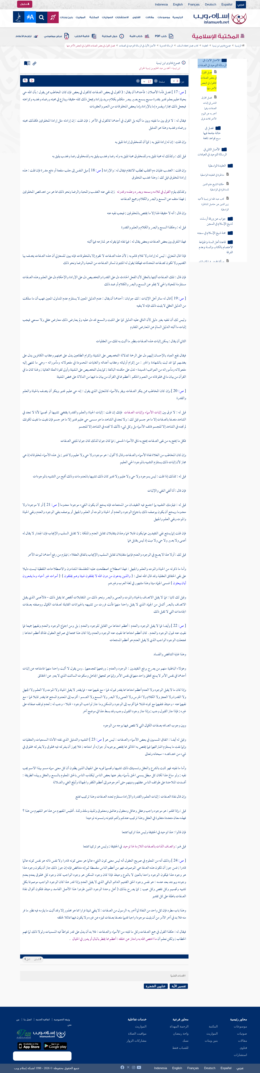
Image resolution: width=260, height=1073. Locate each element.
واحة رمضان (180, 1033)
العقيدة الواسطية (217, 166)
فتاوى (243, 1047)
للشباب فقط (180, 1047)
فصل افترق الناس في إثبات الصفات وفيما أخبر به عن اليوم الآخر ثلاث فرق (209, 108)
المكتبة (94, 17)
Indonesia (161, 4)
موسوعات (164, 17)
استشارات (240, 1055)
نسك (185, 1040)
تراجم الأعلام (23, 36)
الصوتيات (107, 17)
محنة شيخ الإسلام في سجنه (211, 233)
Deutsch (210, 4)
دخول (23, 4)
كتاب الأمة (136, 36)
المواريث (80, 17)
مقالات (150, 17)
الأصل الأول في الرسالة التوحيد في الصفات (137, 46)
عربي (240, 4)
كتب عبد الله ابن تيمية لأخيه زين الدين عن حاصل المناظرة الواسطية (213, 204)
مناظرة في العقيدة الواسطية (212, 175)
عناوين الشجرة (156, 986)
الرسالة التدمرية (166, 46)
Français (194, 4)
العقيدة (205, 46)
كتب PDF (161, 36)
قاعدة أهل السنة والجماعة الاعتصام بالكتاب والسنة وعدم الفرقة (216, 247)
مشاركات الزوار (136, 1040)
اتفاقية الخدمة (43, 1019)
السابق (37, 959)
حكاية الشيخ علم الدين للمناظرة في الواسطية (216, 187)
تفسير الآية (179, 986)
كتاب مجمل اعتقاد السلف (187, 46)
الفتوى (136, 17)
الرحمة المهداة (179, 1026)
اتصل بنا (27, 1019)
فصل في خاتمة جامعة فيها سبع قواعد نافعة (212, 133)
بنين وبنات (66, 17)
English (178, 4)
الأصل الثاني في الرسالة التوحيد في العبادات (212, 152)
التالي (28, 959)
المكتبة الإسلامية (216, 36)
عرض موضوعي (53, 36)
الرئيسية (177, 17)
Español (226, 4)
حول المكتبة (109, 36)
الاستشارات (122, 17)
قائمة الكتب (82, 36)
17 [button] (149, 81)
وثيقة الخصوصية (62, 1019)
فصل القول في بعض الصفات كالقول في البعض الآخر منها (209, 80)
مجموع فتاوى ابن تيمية (221, 46)
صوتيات (242, 1033)
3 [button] (177, 81)
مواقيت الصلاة (137, 1033)
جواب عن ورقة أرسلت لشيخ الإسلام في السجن (216, 222)
